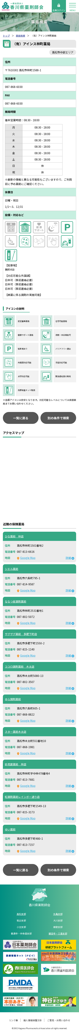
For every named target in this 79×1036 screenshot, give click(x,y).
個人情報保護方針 (32, 1020)
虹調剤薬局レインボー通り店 (22, 797)
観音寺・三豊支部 (58, 933)
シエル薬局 (11, 569)
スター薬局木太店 (15, 732)
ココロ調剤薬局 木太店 (19, 666)
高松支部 (21, 914)
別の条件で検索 (58, 418)
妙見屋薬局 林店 (15, 764)
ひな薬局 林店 (14, 536)
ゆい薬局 (10, 829)
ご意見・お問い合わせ (58, 1020)
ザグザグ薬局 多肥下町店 (21, 634)
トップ (6, 35)
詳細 (68, 558)
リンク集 (13, 1020)
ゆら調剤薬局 (13, 699)
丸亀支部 (58, 914)
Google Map (27, 558)
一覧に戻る (20, 418)
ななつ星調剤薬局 (15, 601)
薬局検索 (20, 35)
